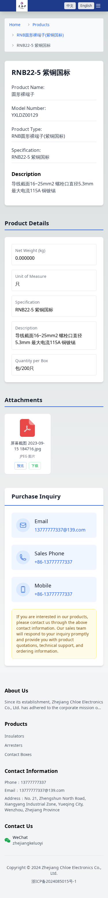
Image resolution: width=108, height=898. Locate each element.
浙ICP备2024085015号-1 (54, 881)
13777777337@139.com (60, 530)
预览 (20, 465)
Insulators (14, 736)
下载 (34, 465)
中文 (70, 5)
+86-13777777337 (53, 562)
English (86, 5)
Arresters (13, 745)
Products (41, 24)
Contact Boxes (18, 754)
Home (14, 24)
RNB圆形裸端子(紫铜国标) (40, 35)
